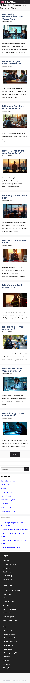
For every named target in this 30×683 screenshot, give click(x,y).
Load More (15, 454)
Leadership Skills (6, 492)
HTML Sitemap (7, 576)
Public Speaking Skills (8, 511)
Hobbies (3, 488)
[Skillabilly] (8, 2)
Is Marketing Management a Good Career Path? (12, 16)
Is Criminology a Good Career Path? (13, 414)
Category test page (9, 564)
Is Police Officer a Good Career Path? (13, 328)
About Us (6, 561)
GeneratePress (22, 680)
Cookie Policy (7, 572)
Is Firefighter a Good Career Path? (12, 286)
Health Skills (5, 485)
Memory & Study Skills (8, 500)
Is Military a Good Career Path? (14, 241)
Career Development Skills (9, 481)
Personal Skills (5, 503)
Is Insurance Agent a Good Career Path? (12, 62)
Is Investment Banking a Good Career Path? (14, 152)
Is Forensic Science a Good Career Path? (12, 369)
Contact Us (6, 568)
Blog (4, 627)
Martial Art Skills (6, 496)
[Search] (26, 469)
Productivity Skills (6, 507)
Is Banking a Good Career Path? (14, 196)
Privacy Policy (7, 579)
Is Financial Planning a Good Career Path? (13, 107)
